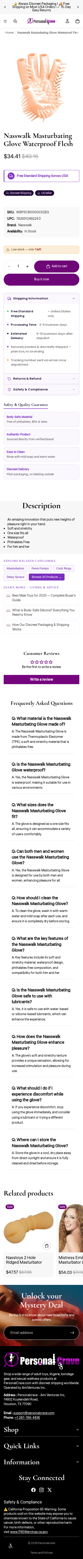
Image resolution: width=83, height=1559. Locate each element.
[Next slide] (78, 7)
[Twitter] (49, 1490)
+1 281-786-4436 (27, 1417)
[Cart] (77, 21)
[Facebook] (33, 1490)
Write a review (41, 679)
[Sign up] (72, 1333)
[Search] (15, 21)
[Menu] (5, 21)
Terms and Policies (41, 1553)
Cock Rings (63, 568)
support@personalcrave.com (33, 1413)
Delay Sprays (15, 577)
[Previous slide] (5, 7)
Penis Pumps (40, 568)
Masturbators (15, 568)
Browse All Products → (47, 577)
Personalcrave (46, 1543)
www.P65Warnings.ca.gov (29, 1532)
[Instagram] (41, 1490)
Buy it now (41, 279)
